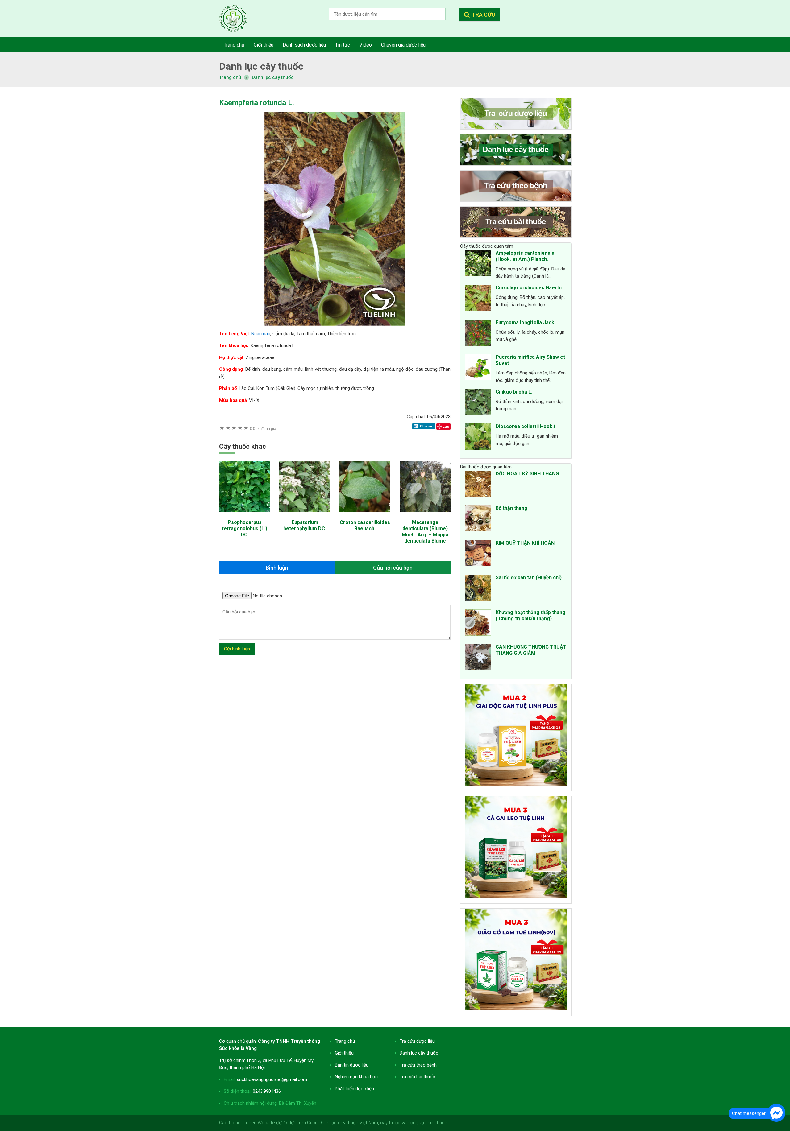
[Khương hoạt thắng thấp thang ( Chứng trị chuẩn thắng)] (478, 623)
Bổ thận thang (511, 508)
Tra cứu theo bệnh (418, 1065)
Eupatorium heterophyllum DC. (304, 525)
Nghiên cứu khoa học (356, 1076)
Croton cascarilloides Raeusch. (365, 525)
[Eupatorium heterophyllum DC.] (304, 515)
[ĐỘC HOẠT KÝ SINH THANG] (478, 485)
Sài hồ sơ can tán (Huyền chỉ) (529, 577)
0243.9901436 (267, 1091)
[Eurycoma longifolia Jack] (478, 334)
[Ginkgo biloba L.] (478, 403)
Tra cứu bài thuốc (417, 1076)
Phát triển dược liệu (354, 1089)
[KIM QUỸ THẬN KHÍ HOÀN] (478, 554)
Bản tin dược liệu (351, 1065)
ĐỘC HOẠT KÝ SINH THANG (527, 474)
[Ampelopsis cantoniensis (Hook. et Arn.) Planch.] (478, 264)
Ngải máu (260, 333)
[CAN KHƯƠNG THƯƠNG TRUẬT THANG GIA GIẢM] (478, 658)
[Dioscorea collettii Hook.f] (478, 437)
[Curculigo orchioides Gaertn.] (478, 299)
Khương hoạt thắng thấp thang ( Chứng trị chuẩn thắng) (530, 615)
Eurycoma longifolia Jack (525, 322)
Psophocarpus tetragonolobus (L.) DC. (244, 528)
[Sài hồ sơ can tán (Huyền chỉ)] (478, 589)
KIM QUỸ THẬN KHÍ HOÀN (525, 543)
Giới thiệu (344, 1053)
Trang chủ (345, 1041)
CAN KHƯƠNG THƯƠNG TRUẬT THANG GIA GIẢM (531, 650)
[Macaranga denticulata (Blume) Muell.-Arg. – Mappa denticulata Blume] (425, 515)
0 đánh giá (263, 429)
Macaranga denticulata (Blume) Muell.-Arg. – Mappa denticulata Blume (425, 531)
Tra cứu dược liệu (237, 18)
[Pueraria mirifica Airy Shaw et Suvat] (478, 368)
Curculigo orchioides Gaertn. (529, 288)
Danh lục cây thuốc (273, 77)
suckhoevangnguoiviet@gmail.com (272, 1079)
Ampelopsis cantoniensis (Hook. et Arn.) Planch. (525, 256)
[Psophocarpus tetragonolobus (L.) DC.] (244, 515)
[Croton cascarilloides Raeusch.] (364, 515)
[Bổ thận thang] (478, 519)
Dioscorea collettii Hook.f (526, 426)
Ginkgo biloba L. (514, 392)
